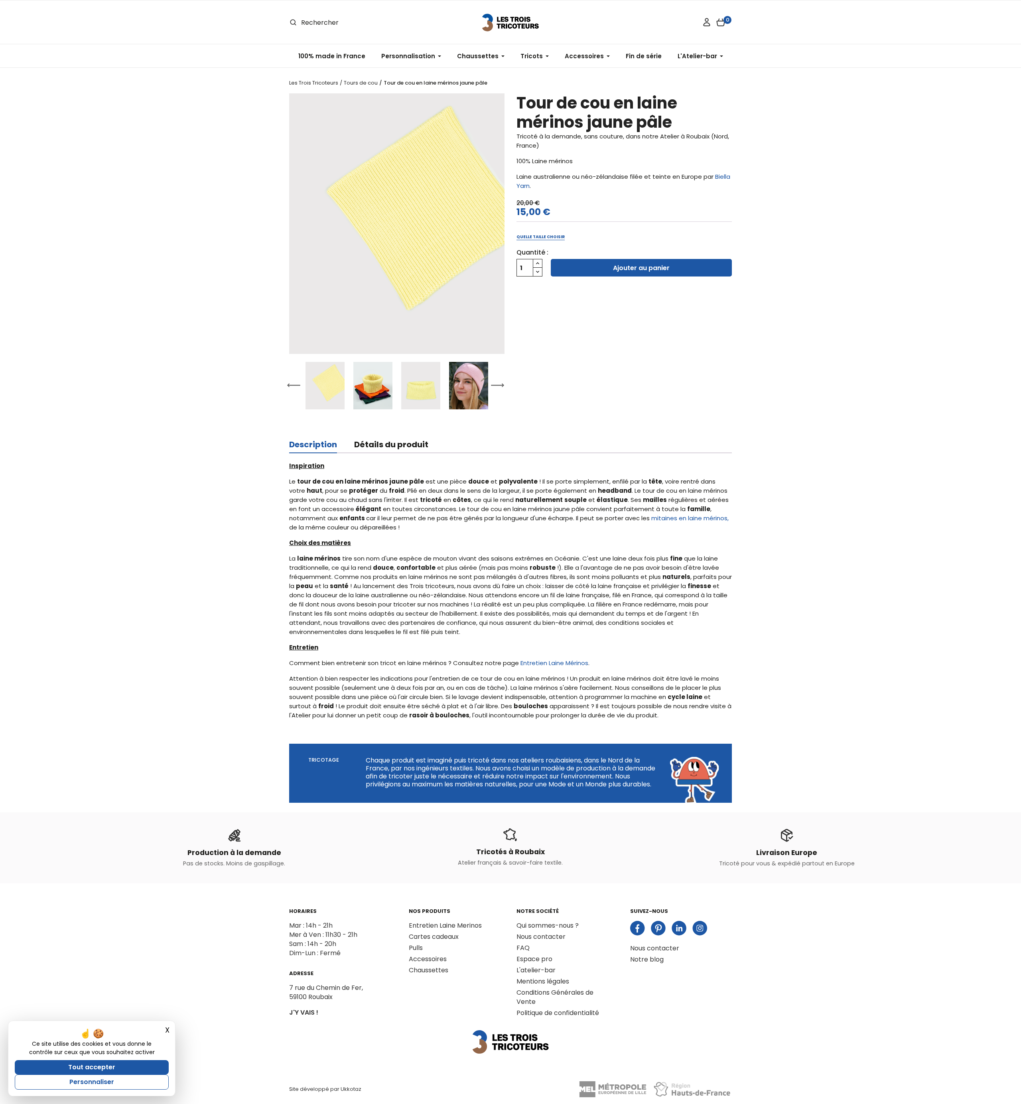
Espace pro (534, 959)
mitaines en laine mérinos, (690, 518)
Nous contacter (541, 936)
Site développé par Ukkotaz (325, 1089)
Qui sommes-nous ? (547, 925)
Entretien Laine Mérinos (554, 663)
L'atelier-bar (536, 970)
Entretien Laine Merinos (445, 925)
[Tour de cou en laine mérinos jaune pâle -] (397, 223)
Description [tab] (313, 444)
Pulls (416, 947)
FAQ (523, 947)
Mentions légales (542, 981)
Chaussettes (428, 970)
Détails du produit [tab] (391, 444)
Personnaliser (91, 1081)
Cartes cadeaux (434, 936)
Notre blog (647, 959)
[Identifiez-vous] (707, 22)
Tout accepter (91, 1067)
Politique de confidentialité (557, 1012)
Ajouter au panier (641, 268)
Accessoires (428, 959)
